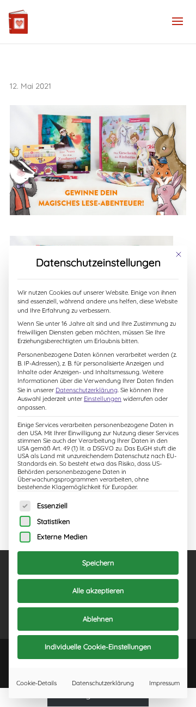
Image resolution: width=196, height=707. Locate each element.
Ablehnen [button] (98, 618)
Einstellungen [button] (102, 399)
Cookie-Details (36, 683)
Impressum (164, 683)
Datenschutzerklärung (87, 390)
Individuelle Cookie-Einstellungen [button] (98, 646)
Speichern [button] (98, 562)
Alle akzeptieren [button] (98, 590)
